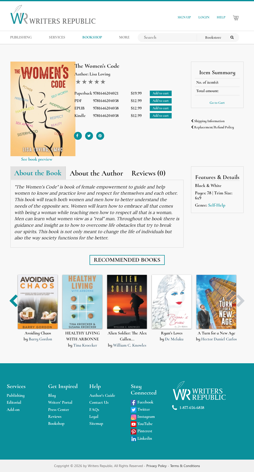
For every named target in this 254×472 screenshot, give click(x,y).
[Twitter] (89, 134)
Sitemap (96, 423)
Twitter (143, 409)
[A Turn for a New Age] (216, 302)
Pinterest (144, 431)
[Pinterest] (100, 134)
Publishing (16, 395)
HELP (221, 17)
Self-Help (216, 205)
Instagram (145, 416)
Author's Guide (102, 395)
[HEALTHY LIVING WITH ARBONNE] (82, 302)
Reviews (55, 416)
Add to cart (161, 93)
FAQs (94, 409)
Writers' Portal (60, 402)
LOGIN (203, 17)
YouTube (144, 423)
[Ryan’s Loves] (171, 302)
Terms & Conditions (185, 466)
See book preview (36, 159)
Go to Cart (217, 103)
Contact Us (99, 402)
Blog (52, 395)
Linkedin (144, 438)
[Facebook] (78, 134)
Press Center (58, 409)
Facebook (144, 402)
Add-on (13, 409)
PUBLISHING (21, 37)
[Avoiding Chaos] (38, 302)
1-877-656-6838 (192, 407)
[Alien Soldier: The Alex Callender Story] (127, 302)
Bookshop (56, 423)
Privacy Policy (157, 466)
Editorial (14, 402)
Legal (93, 416)
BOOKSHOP (92, 37)
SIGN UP (184, 17)
